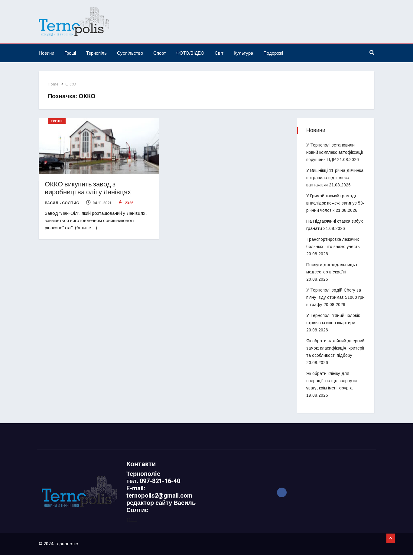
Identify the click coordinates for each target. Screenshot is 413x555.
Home (53, 84)
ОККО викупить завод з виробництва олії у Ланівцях (88, 188)
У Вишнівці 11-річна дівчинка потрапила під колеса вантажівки (334, 177)
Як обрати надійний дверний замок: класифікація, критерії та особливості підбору (335, 348)
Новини (46, 53)
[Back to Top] (390, 538)
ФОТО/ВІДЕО (190, 53)
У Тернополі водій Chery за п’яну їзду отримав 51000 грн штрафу (335, 297)
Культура (243, 53)
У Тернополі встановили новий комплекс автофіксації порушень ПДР (334, 152)
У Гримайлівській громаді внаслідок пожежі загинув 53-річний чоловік (335, 203)
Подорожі (273, 53)
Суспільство (130, 53)
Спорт (159, 53)
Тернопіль (96, 53)
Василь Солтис (62, 203)
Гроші (70, 53)
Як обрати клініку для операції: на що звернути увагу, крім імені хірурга (331, 380)
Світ (219, 53)
